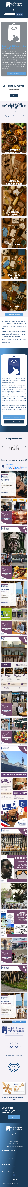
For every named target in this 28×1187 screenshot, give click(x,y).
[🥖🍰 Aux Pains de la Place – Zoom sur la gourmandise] (14, 731)
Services (4, 1183)
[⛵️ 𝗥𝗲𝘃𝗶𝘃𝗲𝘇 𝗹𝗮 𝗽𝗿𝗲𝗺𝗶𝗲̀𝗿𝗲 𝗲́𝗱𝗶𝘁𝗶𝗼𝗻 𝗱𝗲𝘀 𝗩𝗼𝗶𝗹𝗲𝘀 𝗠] (14, 896)
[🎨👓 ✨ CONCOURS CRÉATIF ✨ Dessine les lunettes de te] (14, 923)
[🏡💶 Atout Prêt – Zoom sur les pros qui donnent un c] (14, 621)
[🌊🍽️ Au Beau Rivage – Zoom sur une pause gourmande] (14, 566)
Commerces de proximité (12, 1183)
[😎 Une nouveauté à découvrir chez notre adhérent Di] (14, 868)
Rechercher (19, 14)
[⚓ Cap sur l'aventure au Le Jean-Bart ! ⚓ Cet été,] (14, 676)
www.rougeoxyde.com (17, 1158)
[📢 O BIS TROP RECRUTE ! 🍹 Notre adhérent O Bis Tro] (14, 484)
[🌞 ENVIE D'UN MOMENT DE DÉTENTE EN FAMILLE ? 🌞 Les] (14, 786)
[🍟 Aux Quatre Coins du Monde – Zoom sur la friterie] (14, 512)
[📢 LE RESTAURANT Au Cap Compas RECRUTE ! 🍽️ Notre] (14, 594)
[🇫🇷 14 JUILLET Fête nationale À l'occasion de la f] (14, 813)
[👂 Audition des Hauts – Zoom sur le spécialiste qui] (14, 704)
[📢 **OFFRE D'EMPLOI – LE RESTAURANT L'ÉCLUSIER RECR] (14, 1006)
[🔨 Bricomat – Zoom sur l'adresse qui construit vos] (14, 951)
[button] (2, 447)
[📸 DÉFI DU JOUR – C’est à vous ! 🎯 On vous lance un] (14, 539)
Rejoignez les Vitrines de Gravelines (15, 116)
